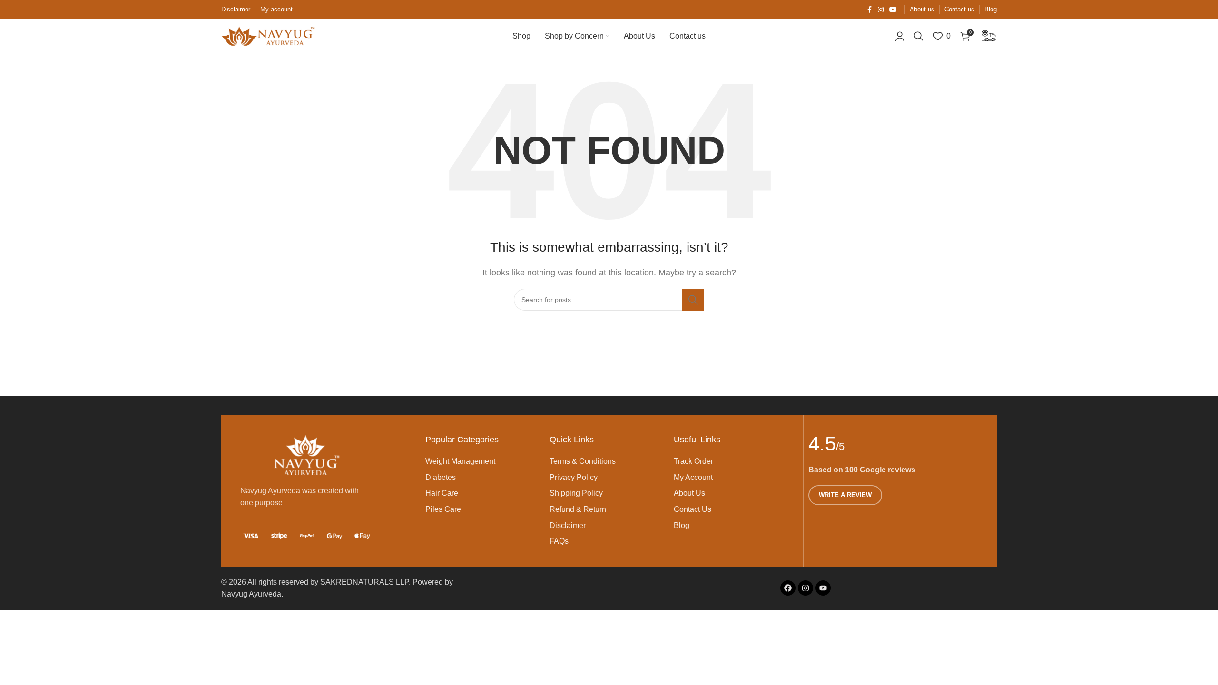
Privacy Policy (574, 477)
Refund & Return (578, 509)
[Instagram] (805, 588)
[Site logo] (268, 35)
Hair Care (441, 493)
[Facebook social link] (869, 9)
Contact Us (692, 509)
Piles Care (443, 509)
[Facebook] (788, 588)
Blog (681, 525)
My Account (693, 477)
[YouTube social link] (893, 9)
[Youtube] (823, 588)
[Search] (918, 36)
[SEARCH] (693, 300)
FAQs (559, 541)
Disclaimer (568, 525)
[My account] (899, 36)
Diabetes (440, 477)
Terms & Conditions (583, 461)
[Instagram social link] (880, 9)
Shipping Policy (576, 493)
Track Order (693, 461)
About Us (689, 493)
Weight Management (460, 461)
